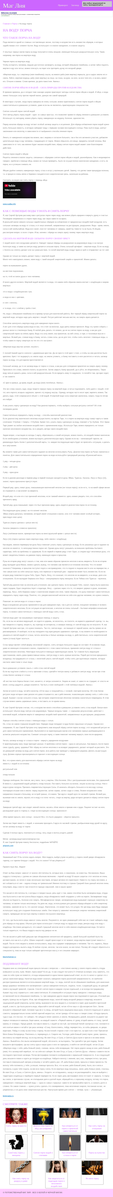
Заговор (75, 5)
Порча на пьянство (97, 1153)
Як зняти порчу (92, 1179)
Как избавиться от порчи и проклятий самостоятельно (70, 1128)
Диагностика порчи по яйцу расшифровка (43, 1127)
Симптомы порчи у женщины (16, 1154)
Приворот (63, 5)
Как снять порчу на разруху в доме (21, 1180)
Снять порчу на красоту (16, 1126)
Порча (14, 24)
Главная (6, 24)
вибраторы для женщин (19, 14)
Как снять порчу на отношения (97, 1127)
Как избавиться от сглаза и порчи (70, 1154)
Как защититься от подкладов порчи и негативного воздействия (56, 1182)
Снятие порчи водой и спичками (43, 1154)
